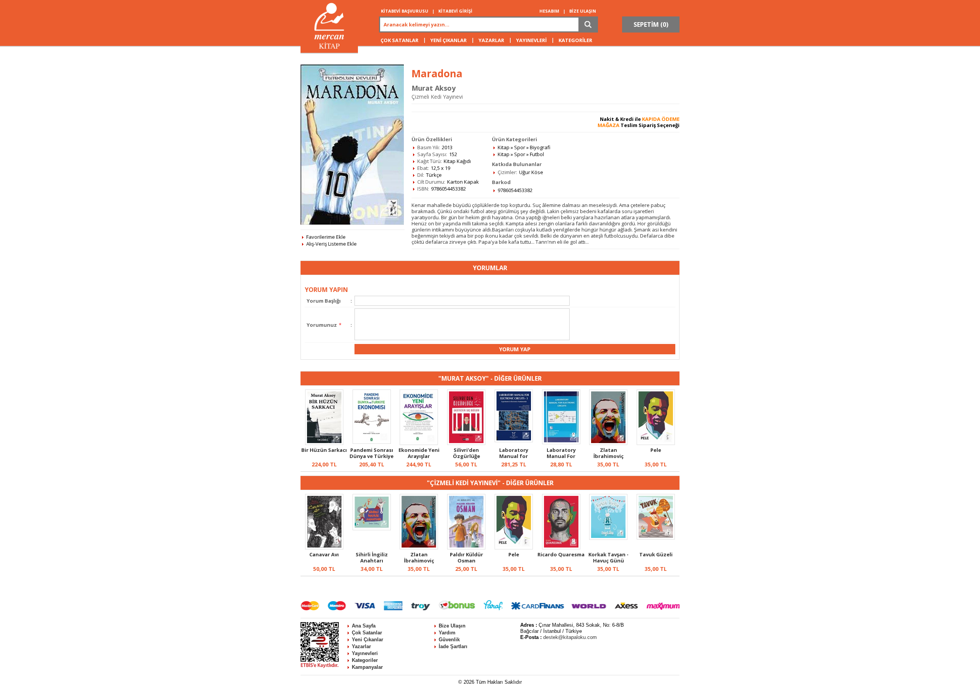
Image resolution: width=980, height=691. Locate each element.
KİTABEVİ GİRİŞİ (455, 11)
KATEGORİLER (575, 40)
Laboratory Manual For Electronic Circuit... (561, 459)
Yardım (447, 633)
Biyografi (540, 147)
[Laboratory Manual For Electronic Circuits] (561, 442)
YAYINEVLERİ (531, 40)
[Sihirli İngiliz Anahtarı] (372, 528)
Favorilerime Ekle (326, 236)
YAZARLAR (491, 40)
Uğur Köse (531, 172)
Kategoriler (365, 660)
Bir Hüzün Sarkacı (324, 450)
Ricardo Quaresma (561, 554)
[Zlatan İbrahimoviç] (608, 443)
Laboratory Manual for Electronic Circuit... (513, 459)
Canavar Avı (324, 554)
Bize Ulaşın (452, 626)
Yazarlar (361, 646)
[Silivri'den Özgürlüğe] (466, 443)
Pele (655, 450)
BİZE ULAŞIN (582, 11)
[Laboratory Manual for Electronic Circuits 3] (514, 440)
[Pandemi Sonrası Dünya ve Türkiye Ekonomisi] (372, 441)
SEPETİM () (651, 24)
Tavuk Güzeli (656, 554)
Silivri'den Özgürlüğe (466, 453)
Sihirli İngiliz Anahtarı (372, 557)
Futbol (537, 154)
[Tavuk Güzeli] (656, 537)
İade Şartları (453, 646)
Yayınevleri (365, 653)
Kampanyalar (367, 667)
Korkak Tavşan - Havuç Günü (608, 557)
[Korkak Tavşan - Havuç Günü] (608, 538)
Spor (519, 147)
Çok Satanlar (367, 633)
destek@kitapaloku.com (570, 637)
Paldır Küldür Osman (466, 557)
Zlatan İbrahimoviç (608, 453)
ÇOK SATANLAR (399, 40)
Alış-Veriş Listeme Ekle (331, 243)
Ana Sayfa (364, 626)
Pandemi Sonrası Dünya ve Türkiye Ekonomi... (372, 456)
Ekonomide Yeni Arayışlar (419, 453)
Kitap (504, 147)
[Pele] (656, 443)
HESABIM (549, 11)
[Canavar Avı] (324, 547)
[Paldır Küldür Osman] (466, 547)
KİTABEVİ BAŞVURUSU (404, 11)
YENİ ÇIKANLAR (448, 40)
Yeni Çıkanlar (367, 639)
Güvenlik (449, 639)
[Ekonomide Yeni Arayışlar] (419, 443)
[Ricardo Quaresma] (561, 547)
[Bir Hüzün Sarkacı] (324, 443)
